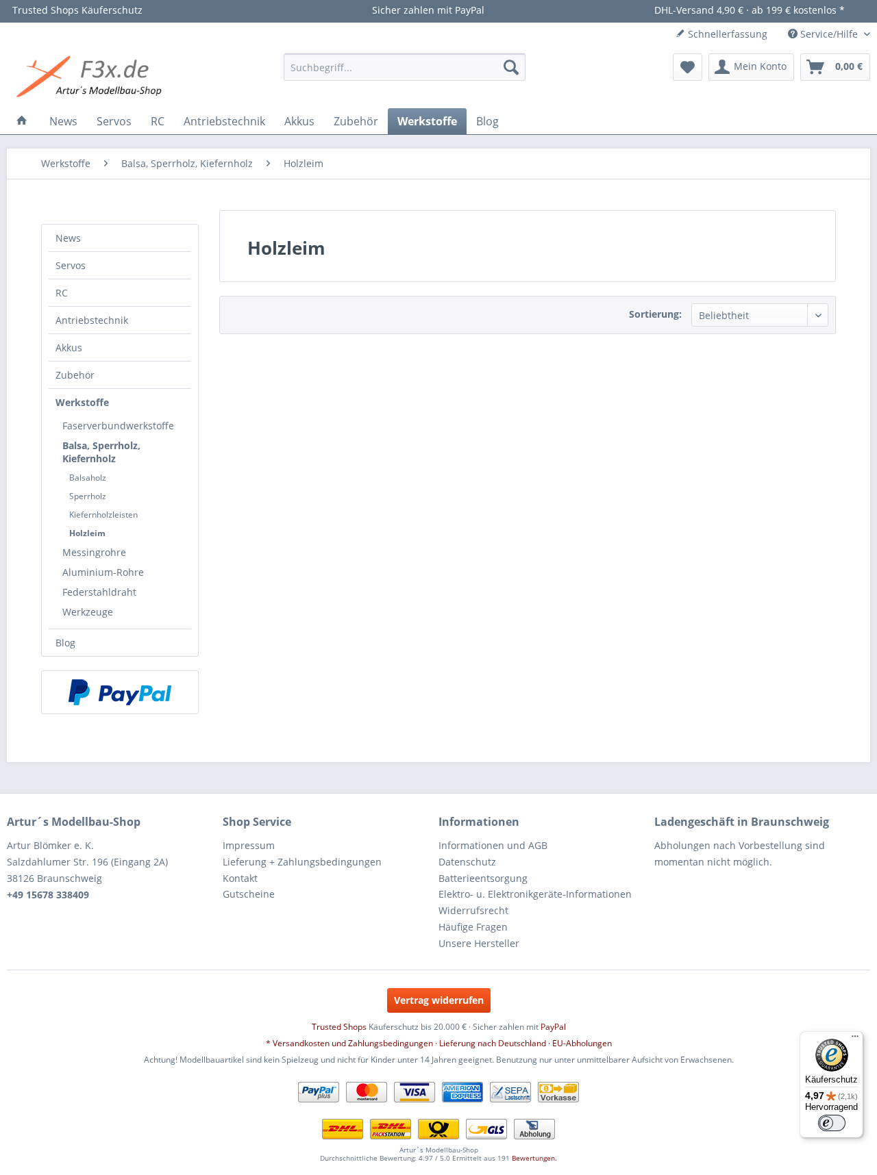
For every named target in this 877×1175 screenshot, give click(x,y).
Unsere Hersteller (478, 943)
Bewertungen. (534, 1158)
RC (61, 292)
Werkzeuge (87, 611)
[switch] (831, 1123)
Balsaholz (87, 477)
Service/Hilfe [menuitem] (829, 33)
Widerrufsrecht (473, 910)
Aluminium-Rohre (103, 572)
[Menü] (855, 1039)
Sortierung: (655, 313)
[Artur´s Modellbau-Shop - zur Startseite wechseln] (91, 77)
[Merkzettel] (687, 67)
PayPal (553, 1027)
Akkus (68, 347)
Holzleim (87, 533)
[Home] (22, 121)
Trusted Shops (339, 1027)
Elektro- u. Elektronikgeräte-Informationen (535, 893)
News (68, 237)
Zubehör (75, 374)
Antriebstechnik (91, 320)
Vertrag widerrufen (439, 1000)
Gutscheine (249, 893)
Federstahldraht (99, 591)
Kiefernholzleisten (103, 514)
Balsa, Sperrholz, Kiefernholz (101, 452)
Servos (70, 265)
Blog (65, 642)
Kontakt (240, 878)
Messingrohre (94, 552)
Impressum (249, 845)
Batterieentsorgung (483, 878)
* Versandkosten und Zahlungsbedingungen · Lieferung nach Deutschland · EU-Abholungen (439, 1043)
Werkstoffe (82, 402)
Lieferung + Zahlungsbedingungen (302, 861)
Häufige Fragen (473, 926)
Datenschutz (467, 861)
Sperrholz (87, 496)
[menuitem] (405, 67)
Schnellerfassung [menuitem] (726, 33)
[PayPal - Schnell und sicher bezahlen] (120, 692)
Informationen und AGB (492, 845)
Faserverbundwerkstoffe (118, 425)
